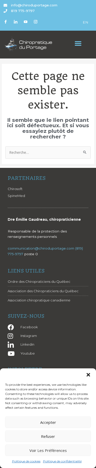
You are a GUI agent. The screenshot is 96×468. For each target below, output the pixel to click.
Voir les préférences (48, 450)
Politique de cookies (26, 461)
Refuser (48, 436)
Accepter (48, 422)
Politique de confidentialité (62, 461)
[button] (88, 374)
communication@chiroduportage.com (41, 248)
